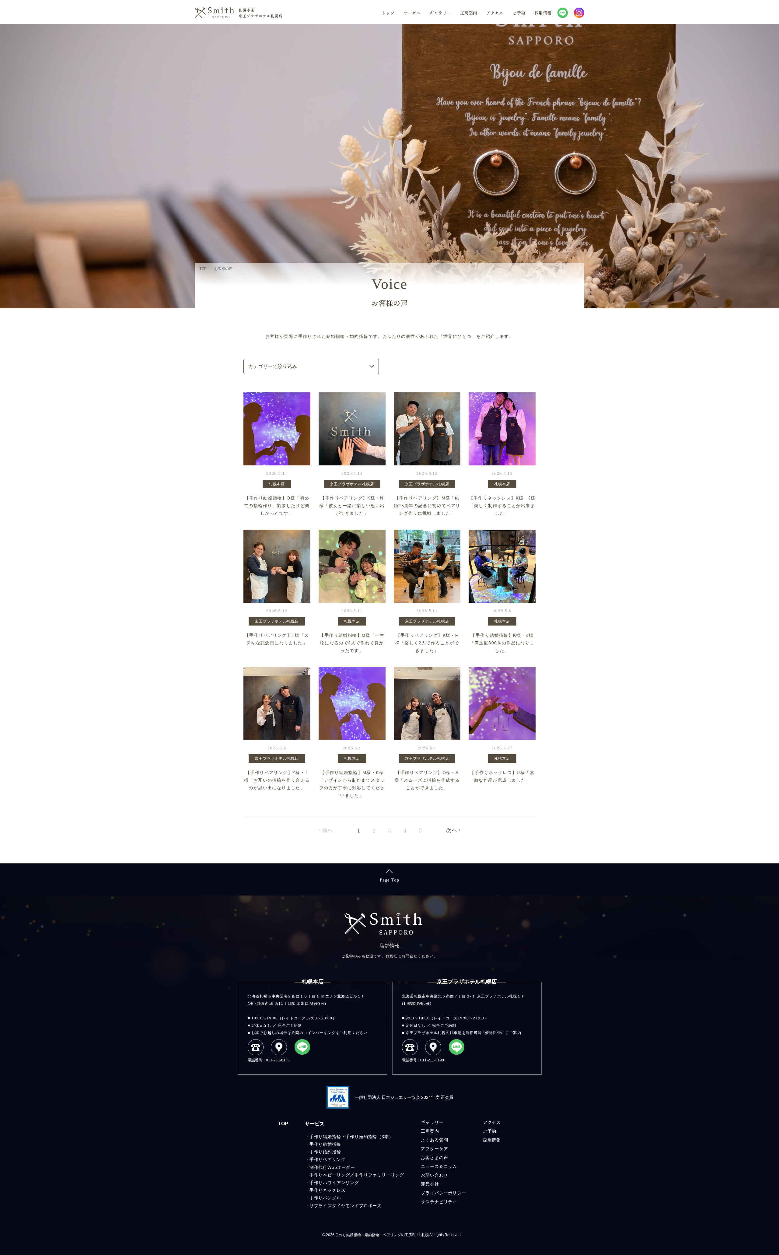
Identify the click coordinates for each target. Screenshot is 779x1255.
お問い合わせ (434, 1175)
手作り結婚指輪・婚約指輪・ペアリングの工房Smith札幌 (382, 1235)
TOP (283, 1123)
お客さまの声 (434, 1157)
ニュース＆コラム (439, 1166)
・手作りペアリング (325, 1159)
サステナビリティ (439, 1202)
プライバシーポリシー (443, 1193)
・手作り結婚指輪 (323, 1144)
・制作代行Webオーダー (330, 1167)
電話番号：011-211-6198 (423, 1060)
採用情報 (542, 13)
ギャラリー (440, 13)
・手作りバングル (323, 1197)
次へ (451, 830)
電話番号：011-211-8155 (269, 1060)
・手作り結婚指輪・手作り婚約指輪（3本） (349, 1136)
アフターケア (434, 1149)
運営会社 (430, 1184)
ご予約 (518, 13)
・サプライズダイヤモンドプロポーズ (343, 1205)
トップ (388, 13)
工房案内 (468, 13)
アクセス (494, 13)
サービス (412, 13)
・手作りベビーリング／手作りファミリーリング (354, 1175)
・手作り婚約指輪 (323, 1151)
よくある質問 (434, 1140)
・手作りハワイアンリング (332, 1182)
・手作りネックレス (325, 1190)
